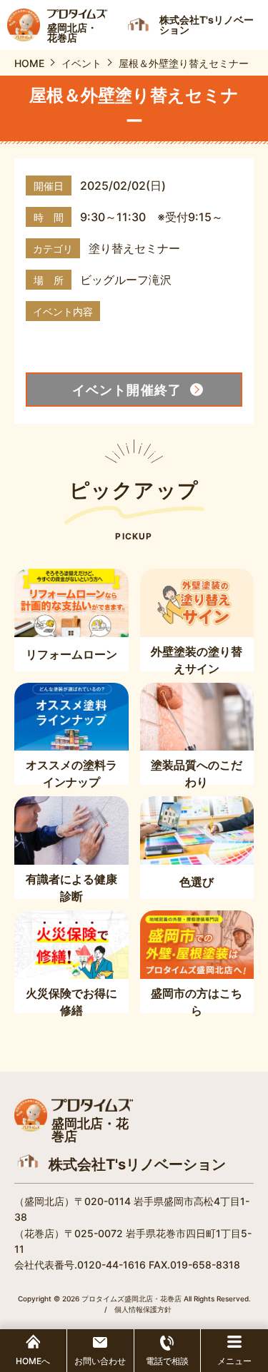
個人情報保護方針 (143, 1309)
